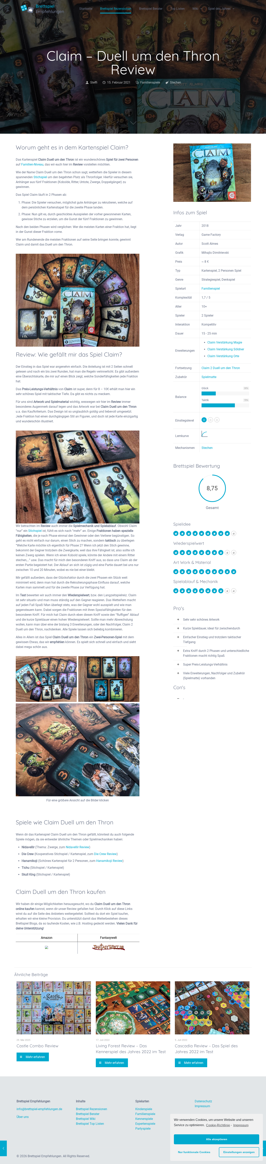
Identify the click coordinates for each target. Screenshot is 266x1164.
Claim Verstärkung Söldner (225, 349)
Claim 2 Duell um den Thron (221, 368)
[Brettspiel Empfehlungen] (42, 9)
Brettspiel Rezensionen (91, 1109)
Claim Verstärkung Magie (224, 342)
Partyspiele (143, 1128)
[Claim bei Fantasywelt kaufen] (108, 950)
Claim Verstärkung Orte (223, 356)
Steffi (93, 82)
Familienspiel (211, 288)
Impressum (240, 1125)
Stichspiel (40, 177)
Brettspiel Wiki (85, 1119)
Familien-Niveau (32, 164)
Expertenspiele (145, 1124)
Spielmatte (209, 377)
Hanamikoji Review (109, 861)
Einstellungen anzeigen (239, 1152)
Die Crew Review (105, 854)
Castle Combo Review (37, 1045)
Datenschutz (203, 1101)
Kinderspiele (143, 1109)
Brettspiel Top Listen (90, 1124)
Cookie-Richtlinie (218, 1125)
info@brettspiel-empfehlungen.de (39, 1109)
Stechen (175, 82)
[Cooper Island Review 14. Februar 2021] (3, 1148)
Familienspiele (150, 82)
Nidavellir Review (77, 847)
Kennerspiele (144, 1119)
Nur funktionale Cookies (194, 1152)
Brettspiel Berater (87, 1114)
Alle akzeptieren (216, 1139)
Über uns (23, 1117)
